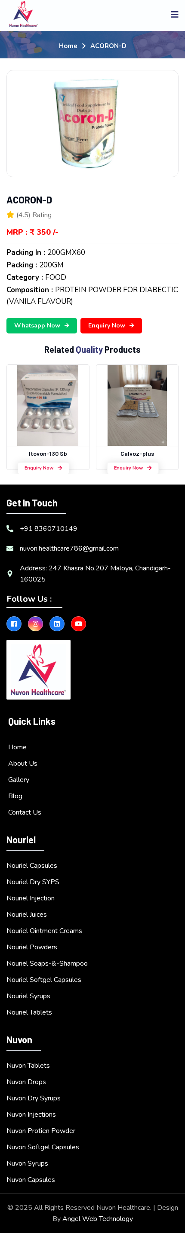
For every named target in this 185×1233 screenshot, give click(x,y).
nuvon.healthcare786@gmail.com (69, 548)
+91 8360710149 (48, 528)
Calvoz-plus (137, 453)
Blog (15, 796)
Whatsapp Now (37, 325)
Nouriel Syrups (28, 996)
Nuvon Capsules (30, 1180)
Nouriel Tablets (29, 1012)
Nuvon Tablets (28, 1065)
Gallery (18, 780)
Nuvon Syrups (27, 1163)
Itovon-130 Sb (48, 453)
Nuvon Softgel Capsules (42, 1147)
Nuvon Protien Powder (40, 1131)
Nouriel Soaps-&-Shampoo (47, 963)
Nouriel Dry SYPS (32, 882)
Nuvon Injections (31, 1114)
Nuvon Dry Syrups (33, 1098)
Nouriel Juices (26, 914)
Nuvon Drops (26, 1082)
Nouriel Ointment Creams (44, 931)
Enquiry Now (106, 325)
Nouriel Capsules (31, 865)
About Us (22, 763)
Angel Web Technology (97, 1219)
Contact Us (24, 812)
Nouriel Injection (30, 898)
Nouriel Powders (31, 947)
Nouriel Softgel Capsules (43, 980)
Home (68, 46)
